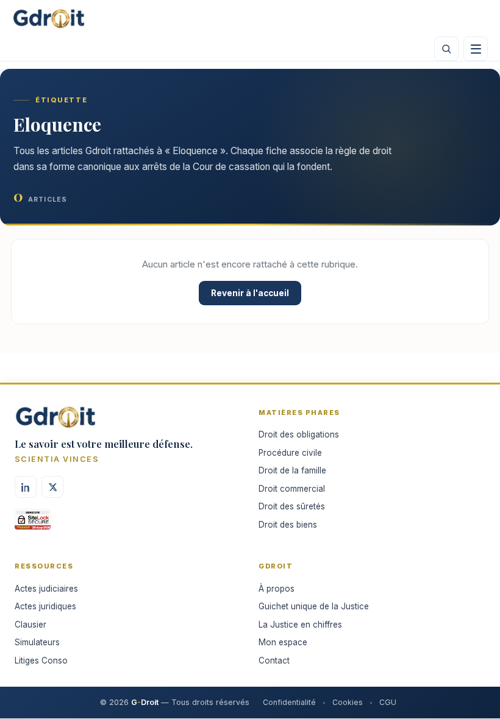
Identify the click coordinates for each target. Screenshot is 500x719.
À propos (277, 588)
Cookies (347, 702)
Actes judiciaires (46, 588)
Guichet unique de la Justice (314, 606)
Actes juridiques (45, 606)
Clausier (30, 624)
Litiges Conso (41, 660)
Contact (274, 660)
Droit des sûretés (292, 506)
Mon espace (283, 642)
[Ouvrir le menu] (475, 49)
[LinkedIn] (26, 487)
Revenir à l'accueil (250, 293)
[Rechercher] (446, 49)
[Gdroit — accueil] (48, 18)
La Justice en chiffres (300, 624)
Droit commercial (292, 489)
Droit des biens (288, 525)
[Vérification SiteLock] (33, 523)
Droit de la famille (292, 470)
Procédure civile (290, 453)
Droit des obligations (299, 434)
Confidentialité (289, 702)
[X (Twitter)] (52, 487)
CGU (387, 702)
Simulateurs (37, 642)
